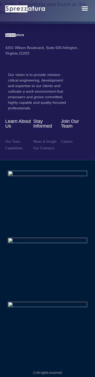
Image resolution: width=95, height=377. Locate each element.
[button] (85, 8)
